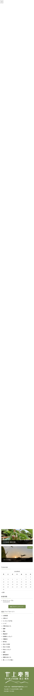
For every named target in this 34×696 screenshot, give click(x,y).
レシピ (4, 623)
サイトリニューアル (8, 600)
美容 (4, 652)
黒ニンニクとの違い (8, 660)
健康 (4, 628)
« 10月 (2, 592)
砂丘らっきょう (7, 649)
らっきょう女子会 (7, 620)
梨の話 (4, 641)
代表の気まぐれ (7, 626)
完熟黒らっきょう (7, 636)
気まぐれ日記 (6, 644)
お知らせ (5, 618)
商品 (4, 631)
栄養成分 (5, 639)
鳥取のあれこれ (7, 657)
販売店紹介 (6, 654)
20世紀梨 (5, 615)
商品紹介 (5, 634)
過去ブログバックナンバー (17, 606)
